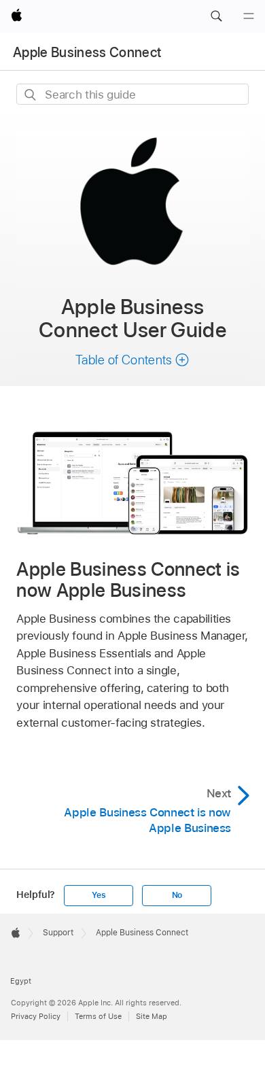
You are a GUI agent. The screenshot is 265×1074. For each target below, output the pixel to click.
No (177, 895)
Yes (98, 895)
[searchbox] (132, 94)
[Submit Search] (31, 95)
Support (58, 932)
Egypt (20, 981)
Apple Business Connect (87, 52)
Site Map (151, 1016)
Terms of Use (98, 1016)
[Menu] (248, 16)
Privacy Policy (35, 1016)
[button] (216, 16)
